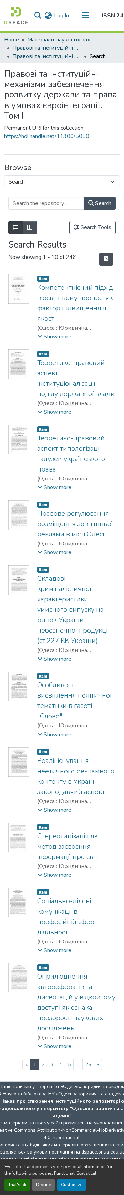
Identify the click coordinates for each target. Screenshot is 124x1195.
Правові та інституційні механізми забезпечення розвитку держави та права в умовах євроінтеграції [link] (46, 48)
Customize (71, 1185)
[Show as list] (15, 227)
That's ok (17, 1185)
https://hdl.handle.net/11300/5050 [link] (46, 136)
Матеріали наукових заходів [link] (61, 40)
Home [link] (11, 40)
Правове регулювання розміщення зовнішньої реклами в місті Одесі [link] (75, 524)
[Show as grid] (29, 227)
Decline (43, 1185)
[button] (16, 15)
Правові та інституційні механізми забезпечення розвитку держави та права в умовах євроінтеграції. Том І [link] (46, 56)
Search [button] (102, 203)
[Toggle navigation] (85, 15)
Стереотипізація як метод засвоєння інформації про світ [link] (67, 846)
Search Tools (95, 227)
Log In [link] (61, 15)
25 (88, 1064)
